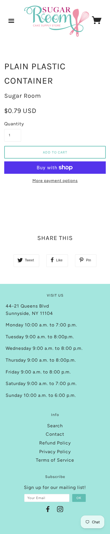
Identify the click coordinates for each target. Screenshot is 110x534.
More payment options (55, 180)
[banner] (56, 21)
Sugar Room (22, 95)
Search (55, 425)
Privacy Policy (55, 451)
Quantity (12, 123)
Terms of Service (55, 460)
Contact (55, 434)
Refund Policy (55, 443)
